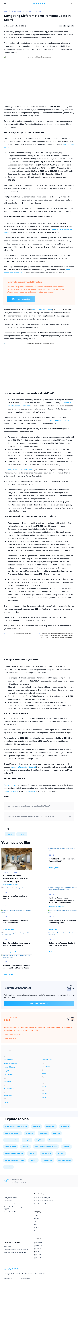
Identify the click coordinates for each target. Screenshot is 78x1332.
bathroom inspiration (64, 1160)
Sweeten (9, 26)
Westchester (36, 1126)
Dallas (51, 929)
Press (35, 1225)
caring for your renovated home (14, 1160)
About (35, 1215)
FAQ (35, 1222)
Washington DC (47, 1059)
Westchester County (10, 1063)
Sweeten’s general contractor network (16, 1249)
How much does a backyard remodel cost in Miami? (28, 806)
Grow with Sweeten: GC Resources (15, 1252)
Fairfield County (54, 907)
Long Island (12, 952)
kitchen (5, 974)
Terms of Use (8, 1278)
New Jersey (8, 1081)
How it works (8, 1201)
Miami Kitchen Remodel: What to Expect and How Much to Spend (16, 967)
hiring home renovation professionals (46, 1146)
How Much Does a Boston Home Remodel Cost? (62, 860)
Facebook (39, 1246)
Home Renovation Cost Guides (26, 11)
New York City (8, 1059)
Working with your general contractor (16, 1126)
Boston (51, 868)
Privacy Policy (25, 1278)
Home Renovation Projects (42, 1198)
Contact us (37, 1228)
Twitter (38, 1249)
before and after (8, 884)
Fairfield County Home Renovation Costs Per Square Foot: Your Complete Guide (61, 900)
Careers (36, 1231)
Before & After (10, 872)
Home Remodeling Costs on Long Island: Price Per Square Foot (16, 944)
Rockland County (9, 1067)
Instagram (39, 1242)
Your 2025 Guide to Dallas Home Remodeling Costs (62, 921)
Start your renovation (21, 299)
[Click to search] (71, 3)
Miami (21, 834)
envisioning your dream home (14, 1153)
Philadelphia (8, 1095)
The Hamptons (8, 1074)
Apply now (7, 1246)
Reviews (36, 1218)
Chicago (44, 1073)
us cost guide (65, 1126)
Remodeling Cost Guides (12, 1212)
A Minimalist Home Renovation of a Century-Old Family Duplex (15, 878)
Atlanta (44, 1087)
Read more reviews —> (11, 1039)
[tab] (39, 807)
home (10, 834)
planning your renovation (12, 1133)
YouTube (39, 1255)
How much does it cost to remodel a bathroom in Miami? (30, 816)
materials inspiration (11, 1140)
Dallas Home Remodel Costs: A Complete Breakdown (62, 944)
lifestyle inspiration (54, 1140)
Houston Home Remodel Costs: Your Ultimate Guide (15, 921)
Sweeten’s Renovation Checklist (23, 767)
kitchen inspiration (10, 1146)
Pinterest (39, 1252)
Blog (6, 11)
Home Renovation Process (42, 1204)
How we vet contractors (11, 1204)
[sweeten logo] (12, 1268)
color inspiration (46, 1153)
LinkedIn (39, 1258)
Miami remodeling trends (59, 420)
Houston (11, 929)
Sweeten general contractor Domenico (19, 470)
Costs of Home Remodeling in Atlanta (14, 897)
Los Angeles (46, 1066)
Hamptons (66, 1146)
